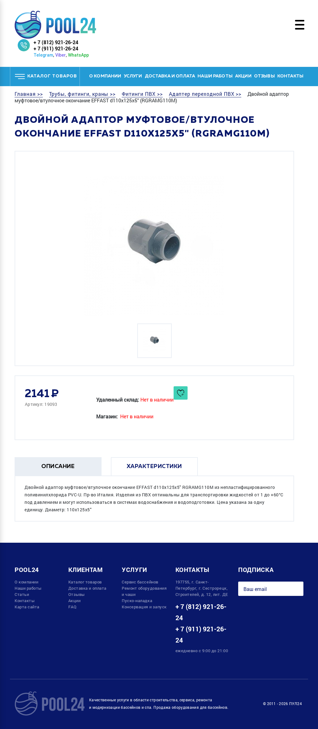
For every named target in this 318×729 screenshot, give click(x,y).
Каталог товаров (85, 582)
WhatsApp (78, 55)
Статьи (22, 594)
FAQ (72, 607)
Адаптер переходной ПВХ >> (205, 94)
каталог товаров (52, 76)
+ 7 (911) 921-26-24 (56, 48)
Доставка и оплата (170, 76)
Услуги (133, 76)
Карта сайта (27, 607)
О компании (105, 76)
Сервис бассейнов (140, 582)
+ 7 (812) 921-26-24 (56, 42)
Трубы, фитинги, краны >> (82, 94)
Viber (60, 55)
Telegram (43, 55)
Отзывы (264, 76)
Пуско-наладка (137, 600)
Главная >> (29, 94)
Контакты (290, 76)
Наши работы (215, 76)
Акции (243, 76)
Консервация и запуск (144, 607)
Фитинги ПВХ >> (142, 94)
